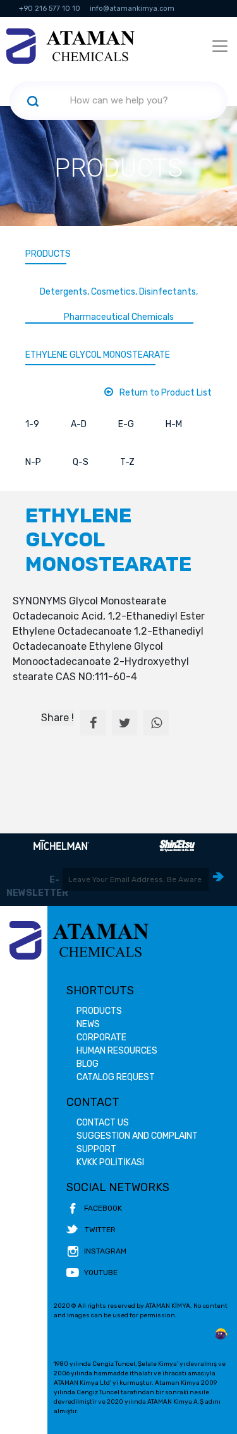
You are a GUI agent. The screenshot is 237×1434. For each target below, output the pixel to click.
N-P (33, 462)
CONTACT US (102, 1122)
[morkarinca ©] (221, 1334)
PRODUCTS (48, 254)
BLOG (87, 1064)
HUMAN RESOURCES (116, 1050)
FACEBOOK (103, 1208)
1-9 (32, 424)
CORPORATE (101, 1037)
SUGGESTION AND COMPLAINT (137, 1136)
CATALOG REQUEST (115, 1077)
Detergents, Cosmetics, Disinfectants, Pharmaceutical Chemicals (119, 304)
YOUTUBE (101, 1272)
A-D (79, 424)
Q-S (80, 462)
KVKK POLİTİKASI (110, 1162)
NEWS (88, 1024)
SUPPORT (96, 1149)
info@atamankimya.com (132, 8)
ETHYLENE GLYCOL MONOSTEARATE (97, 355)
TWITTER (100, 1229)
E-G (126, 424)
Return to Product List (165, 392)
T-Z (127, 462)
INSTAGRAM (105, 1251)
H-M (174, 424)
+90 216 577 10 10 (49, 8)
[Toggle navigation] (220, 46)
